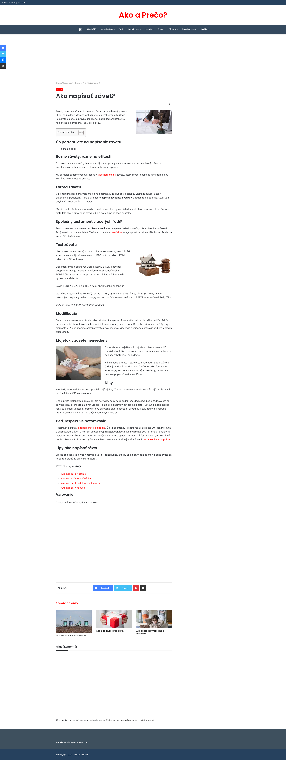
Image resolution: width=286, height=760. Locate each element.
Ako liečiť (91, 29)
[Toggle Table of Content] (79, 132)
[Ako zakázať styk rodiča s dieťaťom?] (154, 619)
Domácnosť (133, 29)
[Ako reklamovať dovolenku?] (74, 621)
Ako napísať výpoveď (73, 487)
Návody (148, 29)
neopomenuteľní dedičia (91, 427)
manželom (116, 232)
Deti (121, 29)
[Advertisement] (143, 59)
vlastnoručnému (107, 174)
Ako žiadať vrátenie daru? (110, 630)
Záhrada (172, 29)
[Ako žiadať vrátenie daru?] (114, 619)
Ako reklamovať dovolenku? (71, 635)
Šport (160, 29)
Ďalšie (204, 29)
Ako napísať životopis (73, 473)
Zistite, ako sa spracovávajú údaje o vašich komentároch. (132, 720)
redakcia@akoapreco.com (76, 742)
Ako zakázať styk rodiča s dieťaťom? (150, 632)
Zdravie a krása (189, 29)
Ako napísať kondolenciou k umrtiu (81, 483)
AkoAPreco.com (65, 83)
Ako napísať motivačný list (76, 478)
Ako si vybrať (107, 29)
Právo (77, 83)
